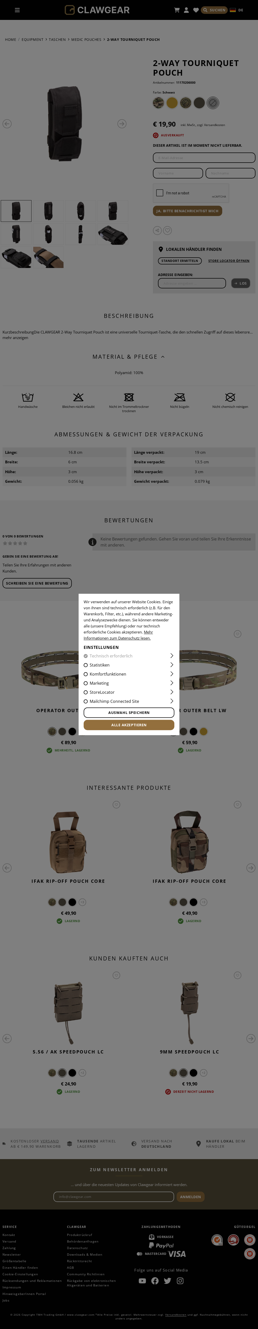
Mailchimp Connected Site (114, 701)
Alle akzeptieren (129, 725)
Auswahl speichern (129, 712)
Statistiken (100, 665)
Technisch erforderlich (111, 656)
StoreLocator (102, 692)
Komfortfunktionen (108, 674)
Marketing (99, 683)
